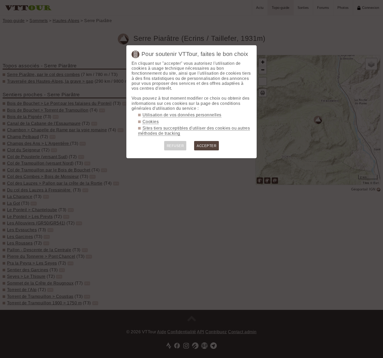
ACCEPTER (206, 146)
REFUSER (175, 146)
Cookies (151, 121)
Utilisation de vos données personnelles (182, 115)
